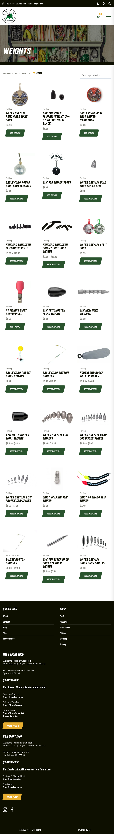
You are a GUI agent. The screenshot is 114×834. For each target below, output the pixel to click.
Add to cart (15, 133)
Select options (16, 198)
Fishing (63, 632)
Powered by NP (84, 829)
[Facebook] (2, 4)
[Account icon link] (97, 3)
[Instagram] (7, 4)
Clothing (63, 638)
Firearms (63, 621)
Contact (6, 621)
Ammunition (65, 627)
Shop (5, 627)
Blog (5, 632)
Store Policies (8, 638)
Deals (62, 616)
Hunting (63, 644)
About (5, 616)
